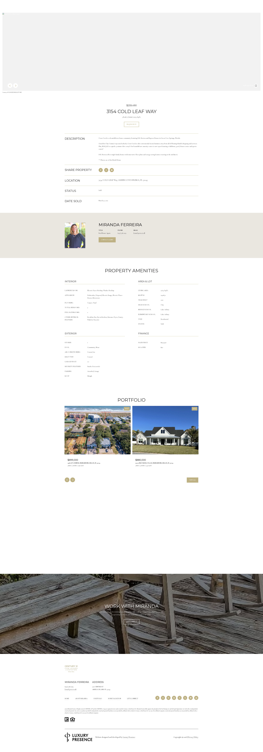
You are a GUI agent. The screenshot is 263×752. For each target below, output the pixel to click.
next (15, 85)
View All (192, 480)
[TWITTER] (180, 698)
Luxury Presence (129, 737)
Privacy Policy (193, 737)
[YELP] (185, 698)
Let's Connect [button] (131, 622)
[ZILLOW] (196, 698)
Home (67, 698)
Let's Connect (132, 698)
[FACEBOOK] (157, 698)
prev (10, 85)
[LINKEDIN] (168, 698)
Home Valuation (114, 698)
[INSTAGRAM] (163, 698)
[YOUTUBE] (191, 698)
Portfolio (98, 698)
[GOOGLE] (174, 698)
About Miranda (81, 698)
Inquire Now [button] (131, 124)
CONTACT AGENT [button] (107, 240)
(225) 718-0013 (122, 233)
